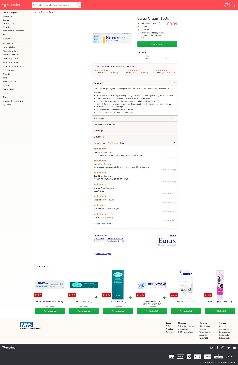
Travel (5, 97)
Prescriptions (8, 27)
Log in (5, 13)
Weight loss (8, 16)
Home (36, 12)
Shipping (169, 329)
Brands (6, 20)
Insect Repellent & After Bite (113, 241)
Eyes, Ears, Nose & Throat (13, 66)
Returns (202, 329)
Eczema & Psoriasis (115, 239)
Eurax (51, 12)
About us (222, 326)
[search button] (78, 5)
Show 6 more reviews (104, 224)
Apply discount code (207, 335)
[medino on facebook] (215, 348)
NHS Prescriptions (185, 332)
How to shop (204, 326)
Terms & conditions (206, 332)
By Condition (8, 105)
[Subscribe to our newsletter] (210, 348)
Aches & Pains (9, 47)
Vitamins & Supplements (13, 101)
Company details (225, 329)
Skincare (6, 93)
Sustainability (224, 335)
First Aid (6, 74)
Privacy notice (224, 332)
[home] (15, 5)
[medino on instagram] (221, 348)
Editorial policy (224, 338)
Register (14, 13)
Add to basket (157, 44)
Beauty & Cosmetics (11, 55)
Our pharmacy (183, 329)
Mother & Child (9, 81)
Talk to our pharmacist (186, 326)
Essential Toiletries (11, 62)
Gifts (5, 78)
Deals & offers (9, 23)
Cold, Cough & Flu (10, 58)
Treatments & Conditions (13, 31)
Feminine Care (9, 70)
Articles (6, 34)
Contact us (170, 332)
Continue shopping (104, 253)
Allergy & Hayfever (10, 51)
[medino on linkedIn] (233, 348)
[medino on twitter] (227, 348)
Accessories (8, 43)
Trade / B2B (203, 338)
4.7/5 (109, 142)
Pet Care (6, 85)
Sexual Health (9, 89)
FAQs (168, 326)
